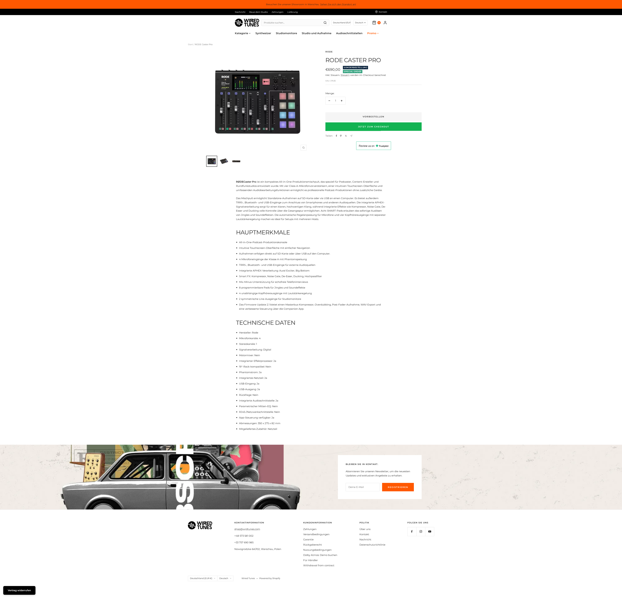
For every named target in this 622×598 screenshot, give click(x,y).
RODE (329, 51)
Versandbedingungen (316, 534)
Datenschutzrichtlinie (372, 544)
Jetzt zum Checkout (373, 126)
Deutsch (359, 22)
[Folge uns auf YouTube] (429, 531)
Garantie (308, 539)
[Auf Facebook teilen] (336, 136)
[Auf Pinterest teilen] (341, 136)
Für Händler (310, 560)
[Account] (385, 23)
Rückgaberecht (312, 544)
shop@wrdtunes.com (247, 529)
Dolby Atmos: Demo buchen (320, 555)
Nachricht (240, 12)
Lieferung (292, 12)
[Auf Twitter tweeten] (346, 136)
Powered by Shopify (269, 578)
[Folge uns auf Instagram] (420, 531)
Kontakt (364, 534)
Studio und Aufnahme (316, 33)
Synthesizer (263, 33)
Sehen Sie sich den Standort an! (338, 4)
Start (190, 44)
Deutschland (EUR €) (201, 578)
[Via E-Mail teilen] (351, 136)
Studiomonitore (286, 33)
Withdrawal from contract (318, 565)
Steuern (345, 75)
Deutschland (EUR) (342, 22)
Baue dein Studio (258, 12)
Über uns (364, 529)
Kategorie (241, 33)
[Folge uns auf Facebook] (411, 531)
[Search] (325, 23)
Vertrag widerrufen (19, 590)
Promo (371, 33)
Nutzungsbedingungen (317, 549)
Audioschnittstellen (349, 33)
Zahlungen (277, 12)
